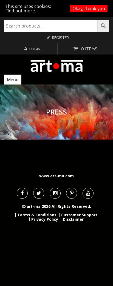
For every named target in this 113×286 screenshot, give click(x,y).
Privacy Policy (44, 219)
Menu (13, 80)
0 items (89, 48)
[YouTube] (88, 193)
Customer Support (79, 215)
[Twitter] (38, 193)
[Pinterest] (71, 193)
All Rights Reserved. (71, 206)
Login (34, 49)
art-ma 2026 (38, 206)
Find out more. (20, 11)
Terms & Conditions (36, 215)
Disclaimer (73, 219)
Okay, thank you (88, 9)
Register (60, 37)
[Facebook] (22, 193)
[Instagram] (55, 193)
